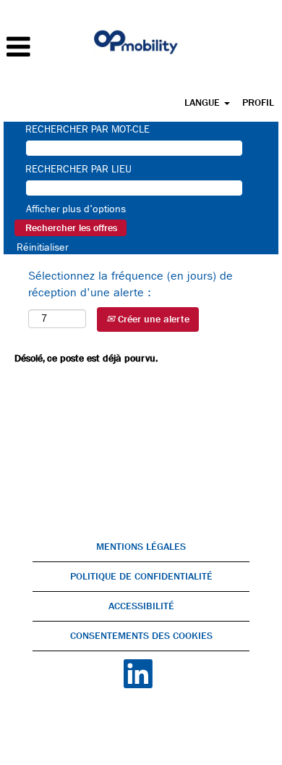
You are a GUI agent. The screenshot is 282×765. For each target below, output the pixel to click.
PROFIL (258, 102)
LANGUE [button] (203, 102)
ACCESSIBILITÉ (141, 606)
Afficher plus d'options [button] (76, 208)
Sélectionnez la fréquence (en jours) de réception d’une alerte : (130, 284)
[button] (47, 47)
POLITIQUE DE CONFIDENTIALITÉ (141, 576)
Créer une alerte (152, 319)
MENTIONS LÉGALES (141, 546)
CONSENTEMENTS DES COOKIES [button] (141, 636)
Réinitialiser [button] (42, 247)
